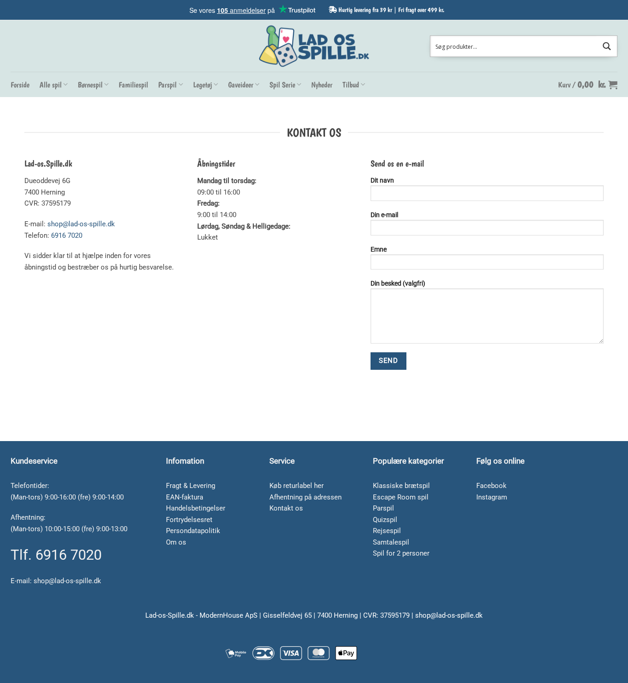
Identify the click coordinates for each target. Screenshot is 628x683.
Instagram (491, 497)
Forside (20, 84)
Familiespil (133, 84)
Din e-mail (384, 214)
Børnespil (90, 84)
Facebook (491, 486)
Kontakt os (286, 508)
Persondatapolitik (193, 531)
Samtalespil (391, 542)
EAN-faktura (184, 497)
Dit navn (382, 180)
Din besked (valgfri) (398, 283)
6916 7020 (66, 235)
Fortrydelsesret (189, 520)
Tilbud (351, 84)
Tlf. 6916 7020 (56, 554)
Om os (176, 542)
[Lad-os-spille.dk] (314, 46)
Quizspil (385, 520)
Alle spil (51, 84)
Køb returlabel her (296, 486)
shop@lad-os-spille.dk (81, 224)
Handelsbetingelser (195, 508)
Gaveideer (240, 84)
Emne (379, 249)
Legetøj (202, 84)
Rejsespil (387, 531)
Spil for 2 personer (401, 553)
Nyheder (321, 84)
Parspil (167, 84)
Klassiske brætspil (401, 486)
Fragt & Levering (190, 486)
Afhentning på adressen (305, 497)
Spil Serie (282, 84)
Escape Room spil (400, 497)
